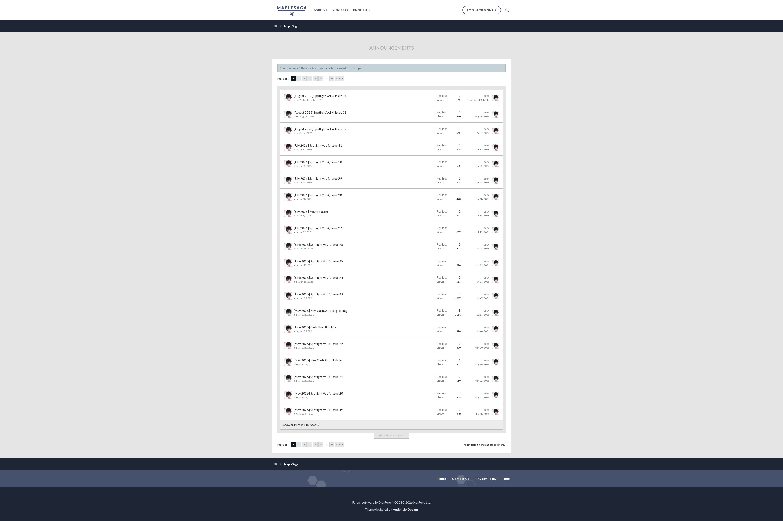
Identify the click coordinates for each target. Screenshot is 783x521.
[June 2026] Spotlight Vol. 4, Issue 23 (318, 294)
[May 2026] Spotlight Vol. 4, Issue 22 (318, 344)
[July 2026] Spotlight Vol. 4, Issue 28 (318, 195)
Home (441, 478)
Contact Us (460, 478)
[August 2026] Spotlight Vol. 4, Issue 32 (320, 129)
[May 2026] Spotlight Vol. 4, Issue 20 (318, 393)
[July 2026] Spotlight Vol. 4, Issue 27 (318, 228)
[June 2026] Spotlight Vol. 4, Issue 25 (318, 261)
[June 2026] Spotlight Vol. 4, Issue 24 (318, 277)
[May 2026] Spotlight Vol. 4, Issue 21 (318, 377)
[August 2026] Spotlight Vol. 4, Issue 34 (320, 96)
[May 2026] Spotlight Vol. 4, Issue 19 (318, 410)
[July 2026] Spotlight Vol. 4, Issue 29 (318, 178)
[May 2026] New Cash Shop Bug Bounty (321, 311)
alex (296, 99)
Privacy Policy (486, 478)
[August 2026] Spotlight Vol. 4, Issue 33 (320, 112)
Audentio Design (405, 509)
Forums (320, 10)
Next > (339, 78)
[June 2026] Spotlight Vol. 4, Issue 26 (318, 244)
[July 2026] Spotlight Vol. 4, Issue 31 (318, 145)
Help (506, 478)
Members (340, 10)
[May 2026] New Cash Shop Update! (318, 360)
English (360, 10)
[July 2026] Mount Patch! (311, 211)
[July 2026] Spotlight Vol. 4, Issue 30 (318, 162)
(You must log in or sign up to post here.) (484, 444)
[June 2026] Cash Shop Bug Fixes (316, 327)
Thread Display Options (391, 435)
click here (316, 68)
